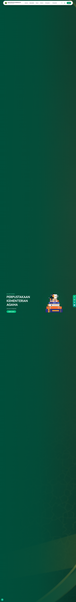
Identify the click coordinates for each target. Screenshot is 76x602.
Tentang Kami (47, 2)
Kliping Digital (32, 2)
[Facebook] (74, 297)
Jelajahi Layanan (11, 311)
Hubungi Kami (54, 2)
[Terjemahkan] (62, 3)
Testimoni (41, 2)
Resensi (37, 2)
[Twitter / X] (74, 302)
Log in (69, 2)
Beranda (26, 2)
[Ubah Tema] (65, 3)
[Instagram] (74, 299)
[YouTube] (74, 305)
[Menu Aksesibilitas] (2, 599)
